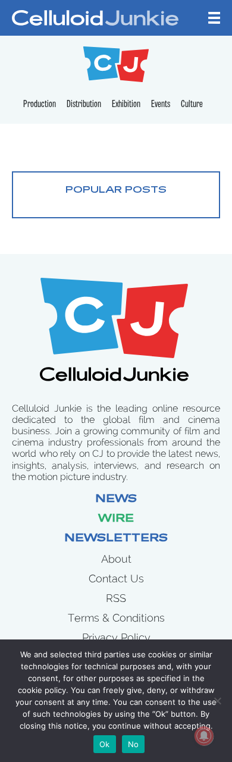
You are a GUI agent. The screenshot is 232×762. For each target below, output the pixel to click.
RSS (116, 598)
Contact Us (116, 578)
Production (39, 104)
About (116, 559)
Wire (116, 519)
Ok (104, 744)
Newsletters (116, 539)
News (116, 500)
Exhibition (126, 104)
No (133, 744)
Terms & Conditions (116, 618)
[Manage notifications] (204, 735)
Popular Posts (116, 190)
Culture (192, 104)
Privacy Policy (116, 637)
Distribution (84, 104)
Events (160, 104)
